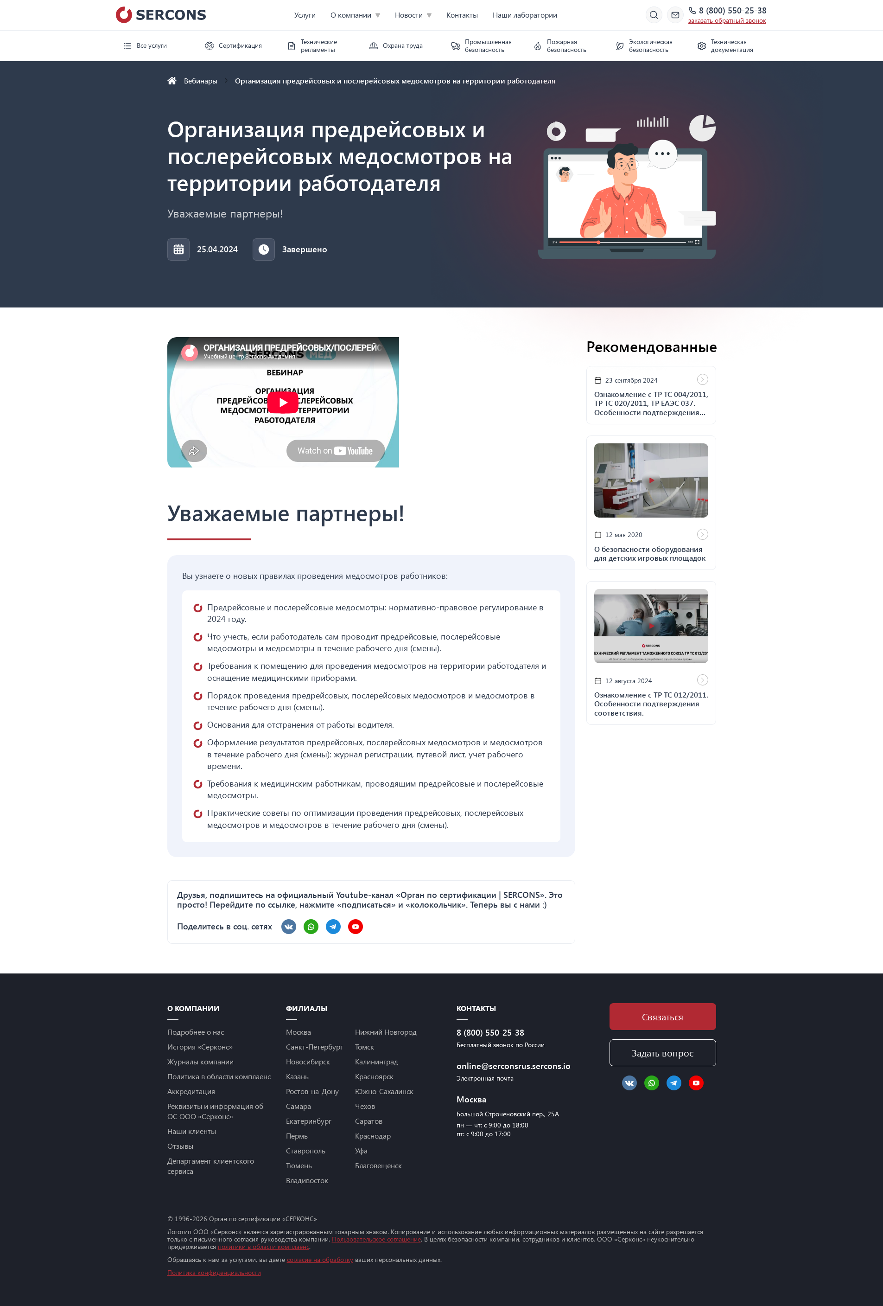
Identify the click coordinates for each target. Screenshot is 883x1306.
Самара (298, 1106)
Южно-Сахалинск (384, 1091)
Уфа (361, 1150)
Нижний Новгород (386, 1032)
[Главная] (172, 81)
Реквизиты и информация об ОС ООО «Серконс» (215, 1111)
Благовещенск (378, 1165)
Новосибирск (308, 1061)
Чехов (365, 1106)
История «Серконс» (200, 1046)
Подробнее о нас (195, 1032)
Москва (298, 1032)
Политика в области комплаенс (219, 1076)
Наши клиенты (191, 1131)
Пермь (297, 1135)
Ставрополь (305, 1150)
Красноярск (374, 1076)
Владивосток (307, 1180)
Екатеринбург (308, 1121)
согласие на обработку (320, 1259)
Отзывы (180, 1146)
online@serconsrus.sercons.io (510, 1065)
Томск (364, 1046)
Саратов (368, 1121)
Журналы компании (200, 1061)
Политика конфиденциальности (214, 1272)
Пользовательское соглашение (376, 1239)
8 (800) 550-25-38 (733, 11)
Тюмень (299, 1165)
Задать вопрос (662, 1052)
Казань (297, 1076)
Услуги (305, 14)
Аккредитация (191, 1091)
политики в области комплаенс (263, 1246)
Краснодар (373, 1135)
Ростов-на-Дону (312, 1091)
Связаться (662, 1016)
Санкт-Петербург (314, 1046)
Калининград (376, 1061)
